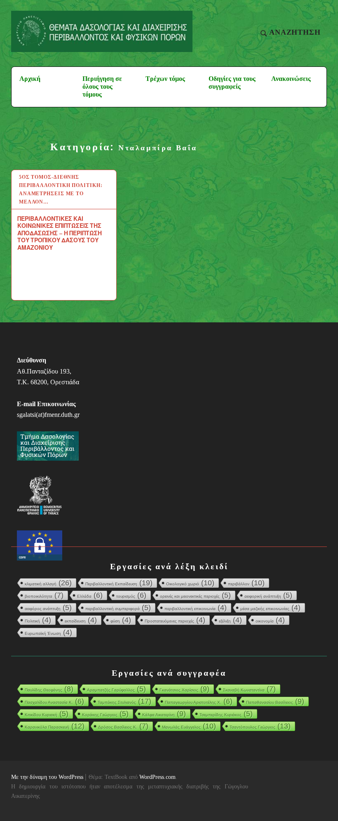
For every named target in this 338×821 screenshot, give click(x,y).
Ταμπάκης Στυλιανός (124, 701)
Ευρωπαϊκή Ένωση (48, 632)
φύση (120, 620)
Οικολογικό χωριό (190, 583)
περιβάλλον (246, 583)
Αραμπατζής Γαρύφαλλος (116, 689)
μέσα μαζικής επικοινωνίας (270, 607)
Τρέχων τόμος (165, 78)
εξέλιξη (230, 620)
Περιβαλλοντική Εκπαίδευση (119, 583)
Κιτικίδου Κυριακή (46, 714)
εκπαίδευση (81, 620)
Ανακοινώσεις (291, 78)
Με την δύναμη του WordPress (47, 777)
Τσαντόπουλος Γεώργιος (260, 726)
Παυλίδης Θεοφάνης (49, 689)
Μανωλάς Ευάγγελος (189, 726)
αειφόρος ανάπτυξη (48, 607)
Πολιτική (38, 620)
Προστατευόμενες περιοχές (175, 620)
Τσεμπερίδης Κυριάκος (226, 714)
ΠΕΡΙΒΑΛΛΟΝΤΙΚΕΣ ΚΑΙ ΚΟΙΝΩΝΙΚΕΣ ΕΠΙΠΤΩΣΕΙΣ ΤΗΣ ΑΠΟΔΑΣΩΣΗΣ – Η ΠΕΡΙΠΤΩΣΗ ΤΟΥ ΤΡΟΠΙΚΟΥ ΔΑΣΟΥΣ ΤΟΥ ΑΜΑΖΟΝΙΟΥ (59, 233)
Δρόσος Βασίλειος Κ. (123, 726)
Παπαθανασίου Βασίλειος (275, 701)
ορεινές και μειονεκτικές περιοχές (195, 595)
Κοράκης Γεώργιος (105, 714)
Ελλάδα (90, 595)
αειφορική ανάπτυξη (268, 595)
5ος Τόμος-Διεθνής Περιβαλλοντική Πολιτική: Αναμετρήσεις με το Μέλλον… (61, 189)
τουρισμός (131, 595)
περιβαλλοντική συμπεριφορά (118, 607)
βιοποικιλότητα (44, 595)
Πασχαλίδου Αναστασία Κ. (54, 701)
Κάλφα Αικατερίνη (164, 714)
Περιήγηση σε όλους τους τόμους (102, 86)
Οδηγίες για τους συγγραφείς (232, 82)
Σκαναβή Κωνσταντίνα (249, 689)
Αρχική (29, 78)
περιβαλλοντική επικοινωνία (195, 607)
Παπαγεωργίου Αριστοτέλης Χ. (198, 701)
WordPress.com (157, 777)
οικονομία (270, 620)
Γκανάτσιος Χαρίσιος (184, 689)
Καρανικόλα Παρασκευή (54, 726)
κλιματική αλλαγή (48, 583)
